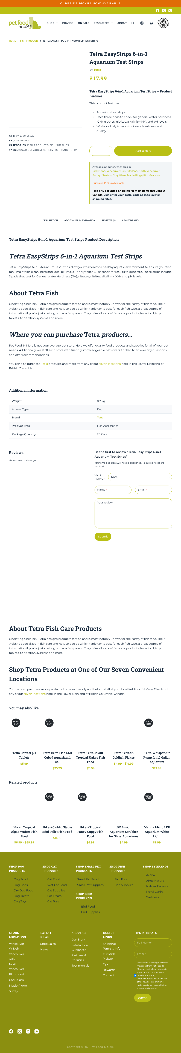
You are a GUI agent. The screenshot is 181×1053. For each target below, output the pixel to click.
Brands (67, 23)
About (122, 23)
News (44, 949)
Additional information (79, 220)
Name (102, 489)
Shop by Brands (155, 866)
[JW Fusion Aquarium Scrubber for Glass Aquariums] (124, 805)
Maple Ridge (18, 985)
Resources (101, 23)
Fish (49, 149)
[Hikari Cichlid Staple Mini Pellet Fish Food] (57, 805)
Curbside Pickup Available (108, 183)
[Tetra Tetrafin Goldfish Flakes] (124, 731)
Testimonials (80, 965)
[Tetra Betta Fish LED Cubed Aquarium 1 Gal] (57, 731)
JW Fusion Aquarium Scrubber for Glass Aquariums (124, 831)
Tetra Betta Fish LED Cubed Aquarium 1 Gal (57, 757)
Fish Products (37, 145)
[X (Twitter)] (164, 10)
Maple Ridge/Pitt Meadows (143, 175)
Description (50, 220)
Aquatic (39, 149)
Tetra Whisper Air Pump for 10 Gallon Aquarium (156, 757)
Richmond (98, 171)
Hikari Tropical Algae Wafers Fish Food (24, 831)
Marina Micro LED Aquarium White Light (157, 831)
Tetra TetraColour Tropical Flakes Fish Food (90, 757)
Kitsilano (132, 171)
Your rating (99, 477)
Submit (103, 536)
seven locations (110, 363)
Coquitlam (119, 175)
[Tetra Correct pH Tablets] (24, 731)
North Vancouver (149, 171)
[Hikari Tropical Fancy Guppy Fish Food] (90, 805)
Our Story (78, 939)
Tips (106, 964)
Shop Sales (48, 943)
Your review (105, 502)
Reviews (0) (109, 220)
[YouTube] (36, 1031)
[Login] (142, 23)
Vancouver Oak (116, 171)
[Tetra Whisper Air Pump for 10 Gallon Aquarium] (157, 731)
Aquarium (24, 149)
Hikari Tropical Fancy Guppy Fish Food (90, 831)
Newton (107, 175)
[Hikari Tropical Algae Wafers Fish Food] (24, 805)
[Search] (133, 23)
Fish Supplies (59, 145)
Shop (50, 23)
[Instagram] (170, 10)
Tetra (73, 149)
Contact (108, 975)
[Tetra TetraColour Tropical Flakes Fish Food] (90, 731)
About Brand (130, 220)
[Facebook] (157, 10)
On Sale (83, 23)
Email (142, 489)
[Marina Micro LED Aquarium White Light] (157, 805)
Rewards (109, 970)
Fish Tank (61, 149)
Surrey (96, 175)
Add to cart (160, 6)
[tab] (50, 220)
